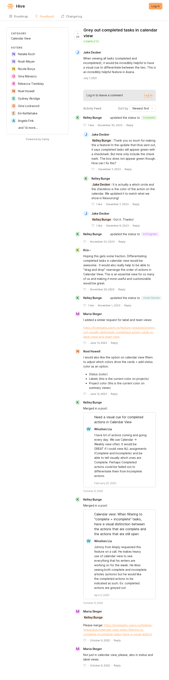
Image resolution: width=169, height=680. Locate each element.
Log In (148, 95)
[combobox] (143, 108)
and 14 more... (28, 127)
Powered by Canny (37, 139)
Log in (155, 6)
